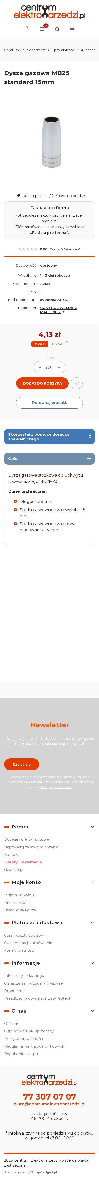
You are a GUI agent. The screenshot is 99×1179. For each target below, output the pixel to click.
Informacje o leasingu (24, 975)
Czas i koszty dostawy (24, 935)
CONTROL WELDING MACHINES (58, 310)
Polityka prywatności (23, 1038)
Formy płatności (19, 950)
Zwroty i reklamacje (23, 862)
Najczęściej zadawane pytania (31, 847)
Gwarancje (13, 869)
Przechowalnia (17, 902)
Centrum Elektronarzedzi (25, 50)
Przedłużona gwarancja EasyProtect (37, 998)
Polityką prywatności (56, 787)
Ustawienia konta (20, 910)
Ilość (49, 357)
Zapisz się (21, 764)
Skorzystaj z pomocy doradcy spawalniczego (38, 436)
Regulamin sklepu (21, 1054)
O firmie (11, 1023)
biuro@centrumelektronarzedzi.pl (49, 1104)
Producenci (14, 991)
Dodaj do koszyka (42, 383)
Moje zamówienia (20, 895)
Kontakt (11, 854)
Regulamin (64, 777)
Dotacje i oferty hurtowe (26, 839)
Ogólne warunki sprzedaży (29, 1031)
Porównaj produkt (49, 402)
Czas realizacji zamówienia (28, 943)
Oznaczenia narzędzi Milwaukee (33, 983)
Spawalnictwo (63, 50)
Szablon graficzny (30, 1172)
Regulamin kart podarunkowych (34, 1046)
